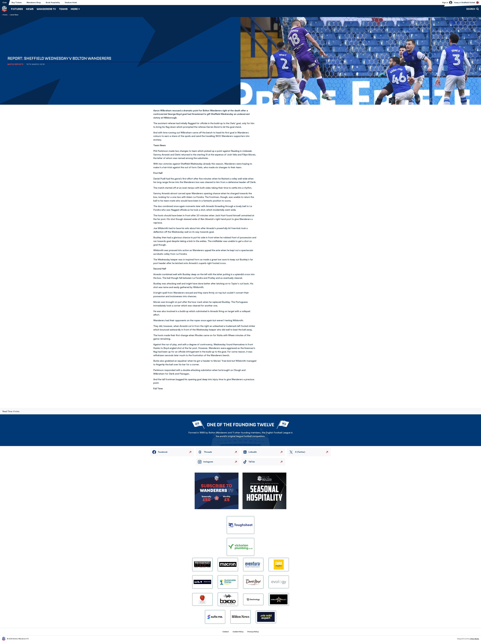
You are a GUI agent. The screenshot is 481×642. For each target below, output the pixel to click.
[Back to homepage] (4, 9)
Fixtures (17, 9)
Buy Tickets (17, 2)
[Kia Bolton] (202, 582)
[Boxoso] (228, 599)
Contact (225, 632)
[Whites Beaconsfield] (202, 599)
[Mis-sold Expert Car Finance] (266, 617)
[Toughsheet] (240, 525)
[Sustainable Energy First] (228, 582)
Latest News (14, 15)
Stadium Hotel (71, 2)
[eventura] (253, 564)
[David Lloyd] (253, 582)
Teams (63, 9)
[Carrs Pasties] (279, 564)
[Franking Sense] (202, 564)
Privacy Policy (253, 632)
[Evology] (279, 582)
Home (5, 15)
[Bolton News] (240, 617)
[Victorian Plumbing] (240, 547)
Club (5, 2)
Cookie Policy (238, 632)
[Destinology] (253, 599)
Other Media (474, 639)
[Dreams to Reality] (279, 599)
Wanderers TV (46, 9)
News (29, 9)
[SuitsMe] (215, 617)
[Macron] (228, 564)
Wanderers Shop (34, 2)
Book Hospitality (53, 2)
